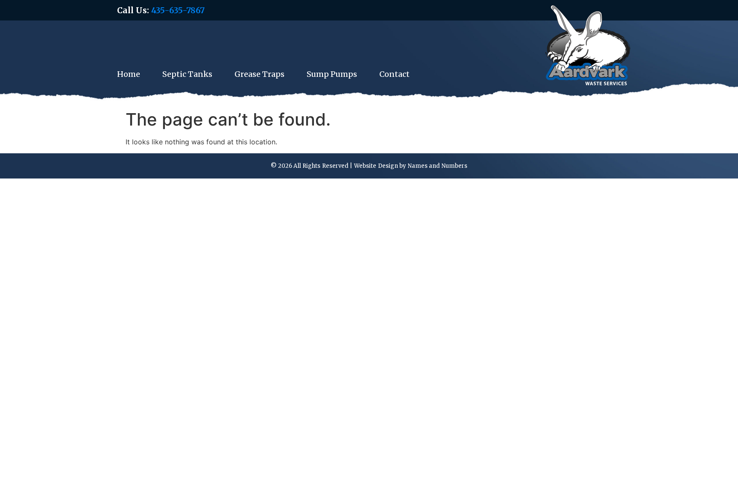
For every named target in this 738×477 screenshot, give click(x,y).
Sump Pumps (332, 74)
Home (128, 74)
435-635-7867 (178, 10)
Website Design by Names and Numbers (411, 166)
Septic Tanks (187, 74)
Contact (394, 74)
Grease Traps (259, 74)
